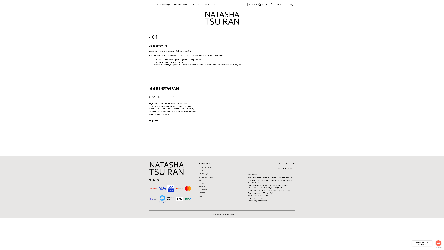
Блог (200, 196)
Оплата (196, 4)
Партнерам (203, 190)
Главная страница (162, 4)
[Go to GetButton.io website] (438, 247)
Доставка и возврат (181, 4)
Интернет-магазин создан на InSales (222, 214)
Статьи (206, 4)
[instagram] (158, 179)
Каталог (202, 193)
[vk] (150, 179)
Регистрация (203, 174)
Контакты (202, 183)
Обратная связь (205, 167)
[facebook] (154, 179)
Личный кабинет (205, 170)
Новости (202, 186)
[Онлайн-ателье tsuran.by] (166, 174)
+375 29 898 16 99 (286, 163)
